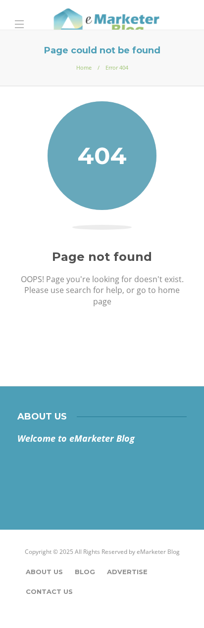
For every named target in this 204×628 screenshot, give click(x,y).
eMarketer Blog (158, 551)
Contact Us (49, 591)
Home (84, 67)
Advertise (127, 572)
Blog (85, 572)
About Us (44, 572)
